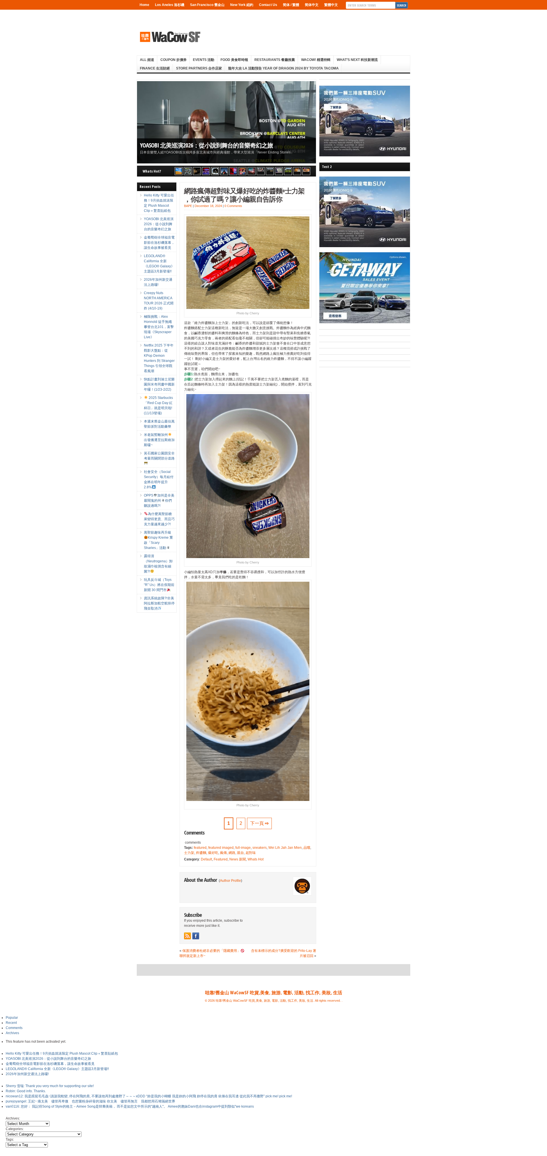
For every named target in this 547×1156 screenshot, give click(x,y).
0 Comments (233, 206)
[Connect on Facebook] (195, 935)
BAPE (188, 206)
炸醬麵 (201, 853)
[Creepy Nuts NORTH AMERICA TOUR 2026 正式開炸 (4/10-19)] (215, 171)
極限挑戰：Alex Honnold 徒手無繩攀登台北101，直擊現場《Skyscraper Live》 (159, 327)
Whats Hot (256, 859)
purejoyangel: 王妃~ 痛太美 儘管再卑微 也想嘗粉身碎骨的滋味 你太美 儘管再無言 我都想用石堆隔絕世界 (90, 1101)
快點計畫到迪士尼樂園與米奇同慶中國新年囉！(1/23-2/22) (159, 384)
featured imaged (221, 848)
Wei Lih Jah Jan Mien (285, 848)
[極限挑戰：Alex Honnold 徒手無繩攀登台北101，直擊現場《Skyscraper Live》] (224, 171)
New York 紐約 (241, 5)
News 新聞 (237, 859)
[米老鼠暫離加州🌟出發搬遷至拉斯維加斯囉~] (261, 171)
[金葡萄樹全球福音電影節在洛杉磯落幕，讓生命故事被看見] (197, 171)
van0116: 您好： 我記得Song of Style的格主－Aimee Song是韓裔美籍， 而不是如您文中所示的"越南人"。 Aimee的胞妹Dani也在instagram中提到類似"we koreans (130, 1106)
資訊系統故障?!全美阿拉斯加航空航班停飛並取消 (159, 603)
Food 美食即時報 (234, 60)
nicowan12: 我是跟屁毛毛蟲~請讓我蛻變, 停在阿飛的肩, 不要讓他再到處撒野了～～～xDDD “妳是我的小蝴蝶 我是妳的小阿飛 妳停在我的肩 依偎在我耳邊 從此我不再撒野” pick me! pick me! (149, 1096)
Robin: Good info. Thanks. (26, 1091)
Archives (12, 1033)
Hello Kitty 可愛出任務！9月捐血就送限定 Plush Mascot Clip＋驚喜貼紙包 (62, 1053)
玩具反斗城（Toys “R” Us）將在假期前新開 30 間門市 (159, 585)
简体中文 (312, 5)
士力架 (189, 853)
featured (200, 848)
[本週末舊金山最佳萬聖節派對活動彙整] (252, 171)
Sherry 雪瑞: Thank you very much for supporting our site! (50, 1086)
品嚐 (306, 848)
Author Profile (230, 881)
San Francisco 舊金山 (207, 5)
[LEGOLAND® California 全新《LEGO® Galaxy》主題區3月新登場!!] (206, 171)
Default (206, 859)
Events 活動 (203, 60)
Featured (221, 859)
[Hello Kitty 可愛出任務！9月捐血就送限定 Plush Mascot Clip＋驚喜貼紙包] (179, 171)
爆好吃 (213, 853)
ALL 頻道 (147, 60)
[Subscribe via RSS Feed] (187, 935)
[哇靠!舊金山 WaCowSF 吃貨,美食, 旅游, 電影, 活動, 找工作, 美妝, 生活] (170, 36)
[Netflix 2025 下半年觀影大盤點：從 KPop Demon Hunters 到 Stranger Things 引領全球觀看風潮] (233, 171)
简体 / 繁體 (291, 5)
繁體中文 (331, 5)
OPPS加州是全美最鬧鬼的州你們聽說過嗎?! (159, 500)
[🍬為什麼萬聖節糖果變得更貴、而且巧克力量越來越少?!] (297, 171)
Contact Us (268, 5)
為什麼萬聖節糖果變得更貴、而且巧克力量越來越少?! (159, 519)
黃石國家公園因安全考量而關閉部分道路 (159, 455)
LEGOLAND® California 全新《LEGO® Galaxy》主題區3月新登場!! (57, 1069)
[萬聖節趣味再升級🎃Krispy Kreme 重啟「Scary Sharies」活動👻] (306, 171)
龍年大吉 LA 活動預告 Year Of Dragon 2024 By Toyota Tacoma (283, 68)
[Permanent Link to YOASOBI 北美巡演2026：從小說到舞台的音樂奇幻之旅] (226, 122)
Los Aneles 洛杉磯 (169, 5)
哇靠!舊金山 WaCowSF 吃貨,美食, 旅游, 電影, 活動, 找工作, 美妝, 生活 (273, 992)
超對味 (251, 853)
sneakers (259, 848)
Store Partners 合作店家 (199, 68)
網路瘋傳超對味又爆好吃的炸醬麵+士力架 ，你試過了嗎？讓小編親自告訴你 (244, 195)
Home (144, 5)
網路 (231, 853)
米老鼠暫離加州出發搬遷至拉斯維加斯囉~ (159, 440)
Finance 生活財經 (155, 68)
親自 (240, 853)
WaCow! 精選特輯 (315, 60)
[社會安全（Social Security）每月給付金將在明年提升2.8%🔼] (279, 171)
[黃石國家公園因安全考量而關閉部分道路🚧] (270, 171)
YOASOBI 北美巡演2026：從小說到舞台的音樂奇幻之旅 (206, 145)
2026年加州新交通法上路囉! (27, 1074)
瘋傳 (223, 853)
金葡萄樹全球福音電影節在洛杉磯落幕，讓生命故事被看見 (159, 242)
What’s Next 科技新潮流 (357, 60)
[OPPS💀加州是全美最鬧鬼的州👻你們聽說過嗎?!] (288, 171)
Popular (12, 1018)
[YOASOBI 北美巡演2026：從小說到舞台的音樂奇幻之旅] (188, 171)
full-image (243, 848)
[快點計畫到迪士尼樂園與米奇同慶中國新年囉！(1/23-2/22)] (242, 171)
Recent (11, 1023)
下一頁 (259, 823)
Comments (14, 1028)
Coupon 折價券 (173, 60)
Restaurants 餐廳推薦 (274, 60)
